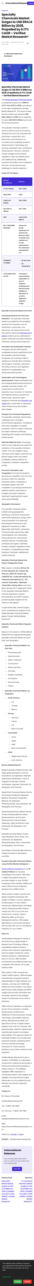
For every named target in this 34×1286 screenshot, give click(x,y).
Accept (17, 1282)
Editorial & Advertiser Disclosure (13, 55)
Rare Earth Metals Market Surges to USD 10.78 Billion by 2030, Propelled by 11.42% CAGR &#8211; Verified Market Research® (8, 1191)
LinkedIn (13, 1134)
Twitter (21, 1134)
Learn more (6, 1277)
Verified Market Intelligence (12, 869)
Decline (27, 1282)
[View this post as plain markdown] (28, 43)
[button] (3, 3)
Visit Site (17, 1169)
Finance (5, 11)
